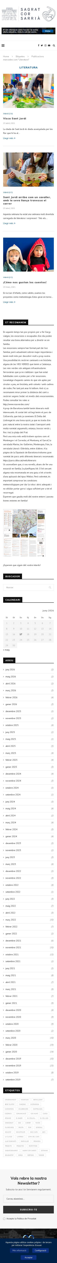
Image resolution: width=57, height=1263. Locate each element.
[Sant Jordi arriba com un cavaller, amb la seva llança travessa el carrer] (28, 169)
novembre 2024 (13, 780)
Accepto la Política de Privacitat (20, 1218)
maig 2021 (11, 975)
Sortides (30, 1155)
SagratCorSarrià (11, 1151)
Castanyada (34, 1104)
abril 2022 (11, 912)
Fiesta (37, 1123)
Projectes (20, 1146)
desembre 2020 (13, 1010)
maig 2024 (11, 808)
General (39, 1127)
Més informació (19, 1250)
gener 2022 (11, 933)
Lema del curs (33, 1137)
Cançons (22, 1104)
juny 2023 (10, 857)
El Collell (31, 1118)
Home (6, 56)
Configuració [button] (40, 1250)
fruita (21, 1127)
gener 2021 (11, 1003)
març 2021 (11, 989)
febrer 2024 (11, 829)
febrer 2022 (11, 926)
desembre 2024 (13, 773)
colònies (8, 1114)
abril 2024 (11, 815)
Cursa (45, 1114)
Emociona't (9, 1123)
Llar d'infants (10, 1141)
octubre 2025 (12, 725)
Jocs (43, 1132)
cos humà (34, 1114)
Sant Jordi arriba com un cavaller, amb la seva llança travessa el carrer (27, 200)
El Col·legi (44, 1118)
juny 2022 (10, 898)
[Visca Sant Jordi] (28, 91)
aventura (25, 1100)
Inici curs (34, 1132)
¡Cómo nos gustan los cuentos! (25, 282)
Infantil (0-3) (8, 192)
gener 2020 (11, 1051)
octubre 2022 (12, 885)
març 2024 (11, 822)
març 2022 (11, 919)
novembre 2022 (13, 878)
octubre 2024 (12, 787)
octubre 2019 (12, 1072)
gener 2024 (11, 836)
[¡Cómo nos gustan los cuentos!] (28, 255)
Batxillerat (37, 1100)
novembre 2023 (13, 850)
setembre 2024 (13, 794)
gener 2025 (11, 766)
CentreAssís (37, 1109)
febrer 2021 (11, 996)
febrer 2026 (11, 697)
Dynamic (8, 1118)
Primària (37, 1141)
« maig (6, 649)
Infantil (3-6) (8, 114)
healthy (8, 1132)
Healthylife (20, 1132)
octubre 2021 (12, 954)
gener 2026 (11, 704)
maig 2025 (11, 739)
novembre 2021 (13, 947)
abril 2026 (11, 683)
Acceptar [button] (28, 1257)
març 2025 (11, 753)
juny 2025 (10, 732)
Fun (29, 1127)
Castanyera (9, 1109)
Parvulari (25, 1141)
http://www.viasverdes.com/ (16, 404)
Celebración (23, 1109)
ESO (19, 1123)
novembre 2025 (13, 718)
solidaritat (9, 1155)
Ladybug (20, 1137)
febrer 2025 (11, 759)
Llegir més (8, 138)
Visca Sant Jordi (14, 118)
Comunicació (21, 1114)
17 (21, 634)
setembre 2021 (13, 961)
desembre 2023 (13, 843)
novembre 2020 (13, 1016)
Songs (20, 1155)
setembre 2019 (13, 1079)
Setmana (44, 1151)
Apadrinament (10, 1100)
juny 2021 (10, 968)
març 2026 (11, 690)
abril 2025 (11, 746)
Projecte (8, 1146)
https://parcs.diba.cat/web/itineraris (19, 460)
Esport (28, 1123)
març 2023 (11, 864)
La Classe (8, 1137)
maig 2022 (11, 905)
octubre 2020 (12, 1024)
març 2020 (11, 1037)
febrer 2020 (11, 1044)
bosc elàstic (9, 1104)
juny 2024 (10, 801)
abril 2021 (11, 982)
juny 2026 (10, 669)
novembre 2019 (13, 1065)
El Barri (19, 1118)
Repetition (33, 1146)
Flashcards (9, 1127)
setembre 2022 (13, 891)
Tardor (41, 1155)
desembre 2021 (13, 940)
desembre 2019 (13, 1058)
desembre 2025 (13, 711)
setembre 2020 (13, 1030)
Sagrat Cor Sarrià (29, 1151)
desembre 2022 (13, 871)
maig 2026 (11, 676)
